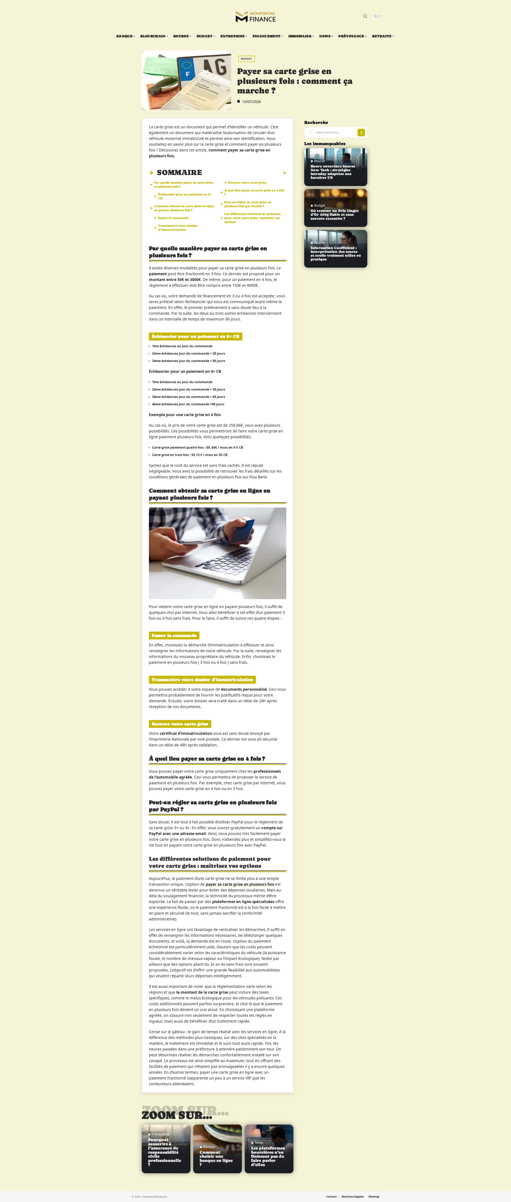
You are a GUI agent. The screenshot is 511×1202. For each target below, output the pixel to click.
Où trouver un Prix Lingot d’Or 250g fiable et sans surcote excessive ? (335, 214)
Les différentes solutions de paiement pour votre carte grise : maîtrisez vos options (252, 218)
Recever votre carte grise (247, 182)
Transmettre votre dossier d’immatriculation (178, 227)
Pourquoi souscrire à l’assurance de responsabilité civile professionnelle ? (164, 1152)
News (259, 1142)
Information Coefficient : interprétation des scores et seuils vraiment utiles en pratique (336, 253)
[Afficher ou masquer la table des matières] (244, 173)
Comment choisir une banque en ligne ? (216, 1158)
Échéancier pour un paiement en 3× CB (185, 196)
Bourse (319, 160)
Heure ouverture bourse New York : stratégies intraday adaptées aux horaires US (333, 172)
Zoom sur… (177, 1115)
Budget (246, 58)
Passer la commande (173, 218)
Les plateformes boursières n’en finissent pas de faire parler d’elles (268, 1156)
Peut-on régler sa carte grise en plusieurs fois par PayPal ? (247, 204)
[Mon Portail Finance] (255, 16)
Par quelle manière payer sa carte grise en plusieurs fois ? (183, 184)
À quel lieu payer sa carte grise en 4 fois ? (254, 192)
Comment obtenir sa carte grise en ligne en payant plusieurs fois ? (184, 208)
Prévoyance (160, 1134)
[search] (365, 16)
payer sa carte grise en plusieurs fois (240, 884)
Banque (209, 1146)
